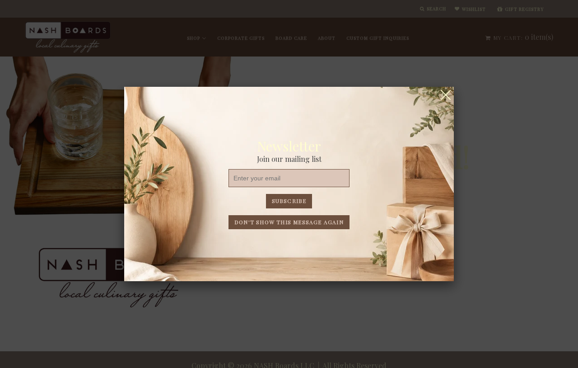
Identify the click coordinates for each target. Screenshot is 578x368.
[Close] (446, 95)
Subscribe (289, 200)
